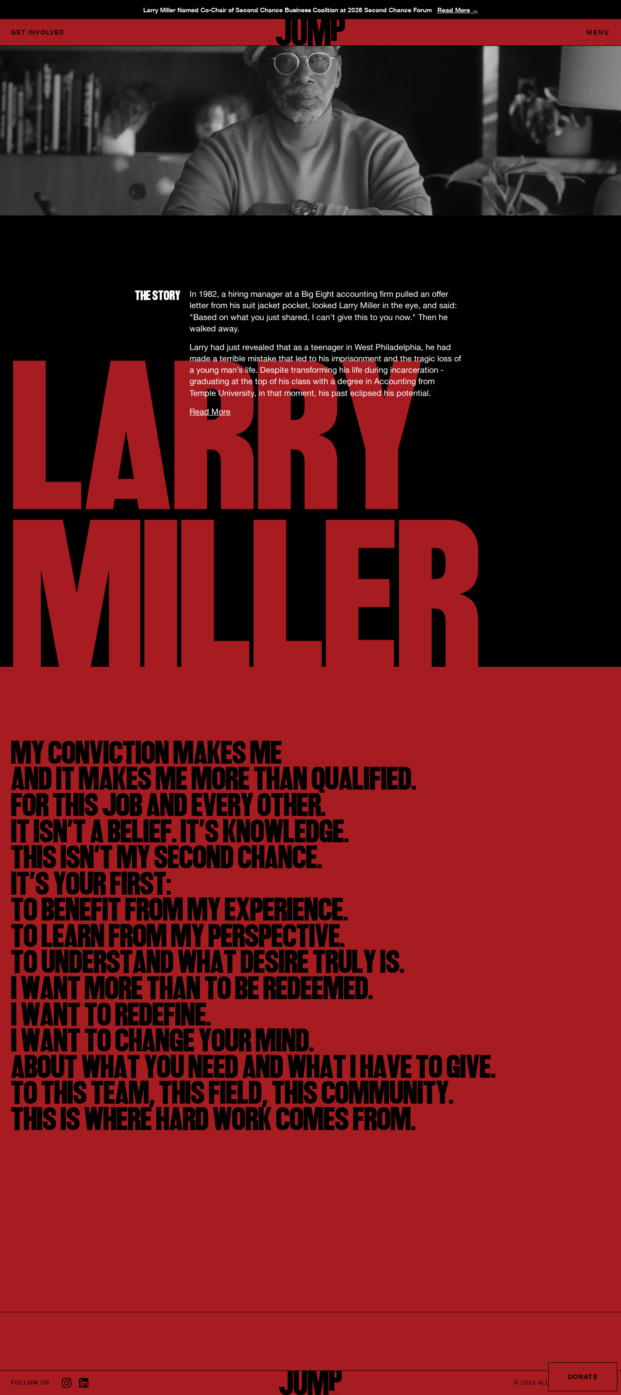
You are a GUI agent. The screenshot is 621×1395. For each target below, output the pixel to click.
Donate (583, 1376)
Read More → (457, 10)
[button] (598, 32)
